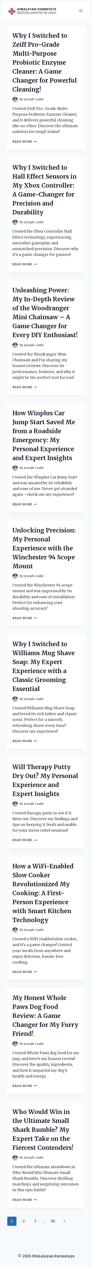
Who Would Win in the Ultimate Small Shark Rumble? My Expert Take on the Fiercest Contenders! (42, 1130)
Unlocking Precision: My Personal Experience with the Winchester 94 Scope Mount (44, 548)
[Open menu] (81, 10)
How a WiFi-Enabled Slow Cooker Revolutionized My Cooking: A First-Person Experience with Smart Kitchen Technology (43, 893)
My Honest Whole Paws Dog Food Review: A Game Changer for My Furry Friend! (45, 1016)
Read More (24, 141)
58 (52, 1221)
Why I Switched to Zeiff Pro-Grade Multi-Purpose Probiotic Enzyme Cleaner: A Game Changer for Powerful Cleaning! (44, 62)
